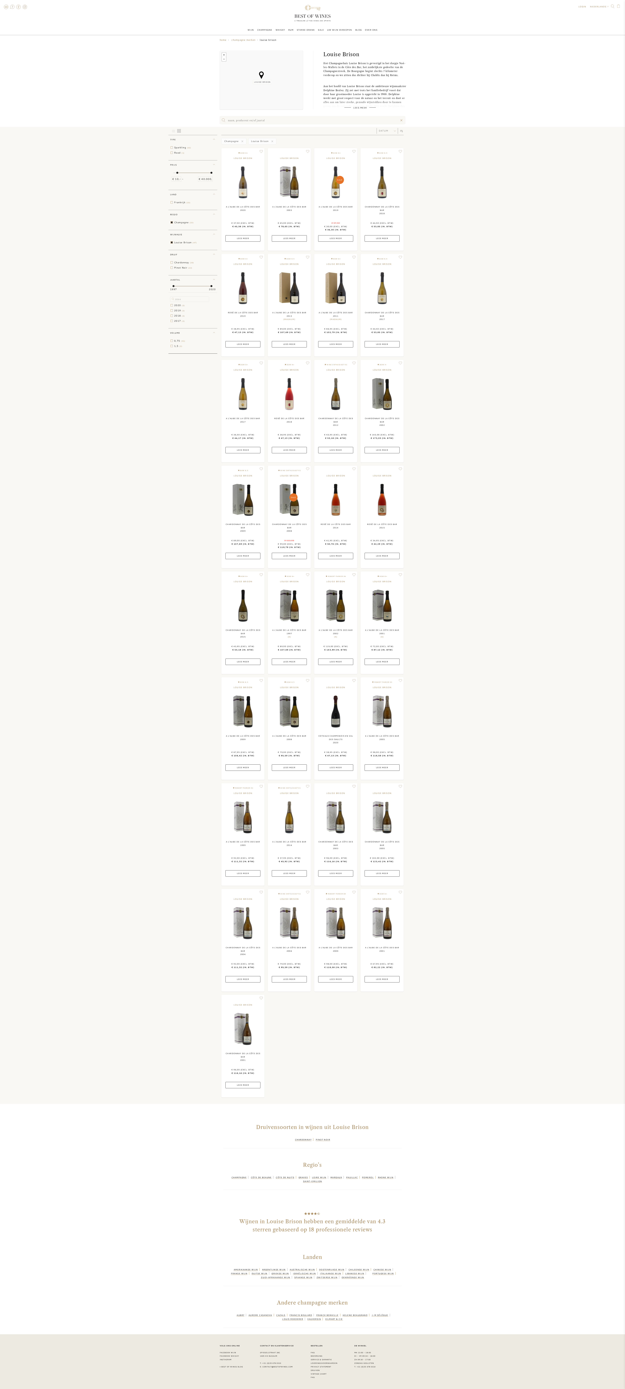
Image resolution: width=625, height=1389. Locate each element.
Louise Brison (185, 242)
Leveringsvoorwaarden (324, 1363)
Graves (303, 1177)
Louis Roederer (292, 1319)
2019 (179, 310)
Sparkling (182, 147)
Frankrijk (182, 202)
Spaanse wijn (303, 1277)
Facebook (18, 6)
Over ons (371, 29)
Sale (321, 29)
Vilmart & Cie (334, 1319)
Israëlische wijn (304, 1273)
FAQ (12, 6)
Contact (6, 6)
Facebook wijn (228, 1352)
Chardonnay (184, 262)
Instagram (24, 6)
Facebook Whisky (229, 1356)
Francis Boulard (301, 1315)
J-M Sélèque (380, 1315)
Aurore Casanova (260, 1315)
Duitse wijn (259, 1273)
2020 (179, 305)
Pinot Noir (183, 267)
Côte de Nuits (285, 1177)
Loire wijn (319, 1177)
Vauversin (314, 1319)
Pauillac (352, 1177)
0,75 (179, 340)
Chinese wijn (382, 1269)
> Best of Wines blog (231, 1367)
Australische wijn (302, 1269)
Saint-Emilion (312, 1181)
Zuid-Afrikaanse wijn (275, 1277)
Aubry (240, 1315)
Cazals (280, 1315)
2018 (179, 315)
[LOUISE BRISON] (261, 75)
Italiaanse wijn (330, 1273)
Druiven (315, 1370)
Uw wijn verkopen (339, 29)
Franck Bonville (327, 1315)
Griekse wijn (280, 1273)
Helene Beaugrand (355, 1315)
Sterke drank (306, 29)
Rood (179, 152)
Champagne (264, 29)
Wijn (251, 29)
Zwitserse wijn (327, 1277)
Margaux (336, 1177)
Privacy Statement (321, 1367)
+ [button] (224, 55)
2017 (179, 320)
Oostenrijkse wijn (331, 1269)
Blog (358, 29)
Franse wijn (239, 1273)
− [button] (224, 59)
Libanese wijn (354, 1273)
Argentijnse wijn (274, 1269)
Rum (290, 29)
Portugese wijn (383, 1273)
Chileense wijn (358, 1269)
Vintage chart (319, 1374)
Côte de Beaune (261, 1177)
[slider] (177, 173)
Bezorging (316, 1356)
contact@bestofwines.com (277, 1367)
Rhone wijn (386, 1177)
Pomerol (368, 1177)
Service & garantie (321, 1359)
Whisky (280, 29)
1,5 (178, 346)
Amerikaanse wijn (246, 1269)
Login (582, 6)
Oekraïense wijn (353, 1277)
